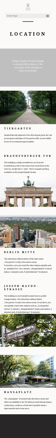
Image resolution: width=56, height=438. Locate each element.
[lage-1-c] (28, 123)
